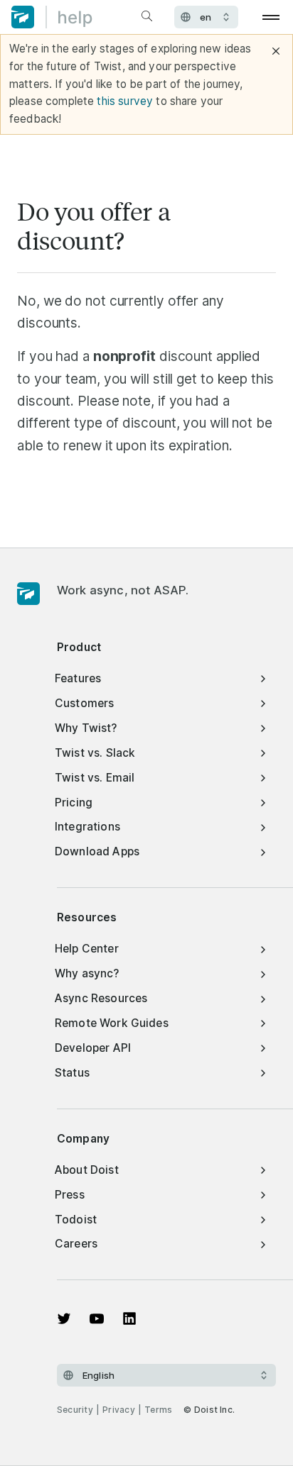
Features (78, 678)
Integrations (87, 826)
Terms (158, 1409)
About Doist (87, 1170)
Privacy (118, 1409)
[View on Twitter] (64, 1318)
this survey (125, 101)
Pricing (73, 802)
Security (75, 1409)
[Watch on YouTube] (96, 1318)
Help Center (87, 948)
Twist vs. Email (94, 777)
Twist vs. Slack (95, 753)
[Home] (51, 17)
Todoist (76, 1219)
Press (70, 1194)
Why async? (87, 973)
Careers (76, 1243)
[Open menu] (271, 17)
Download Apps (97, 851)
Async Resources (101, 998)
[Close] (276, 51)
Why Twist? (86, 728)
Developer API (93, 1048)
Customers (84, 703)
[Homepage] (28, 594)
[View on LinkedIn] (129, 1318)
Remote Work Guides (112, 1023)
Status (72, 1072)
